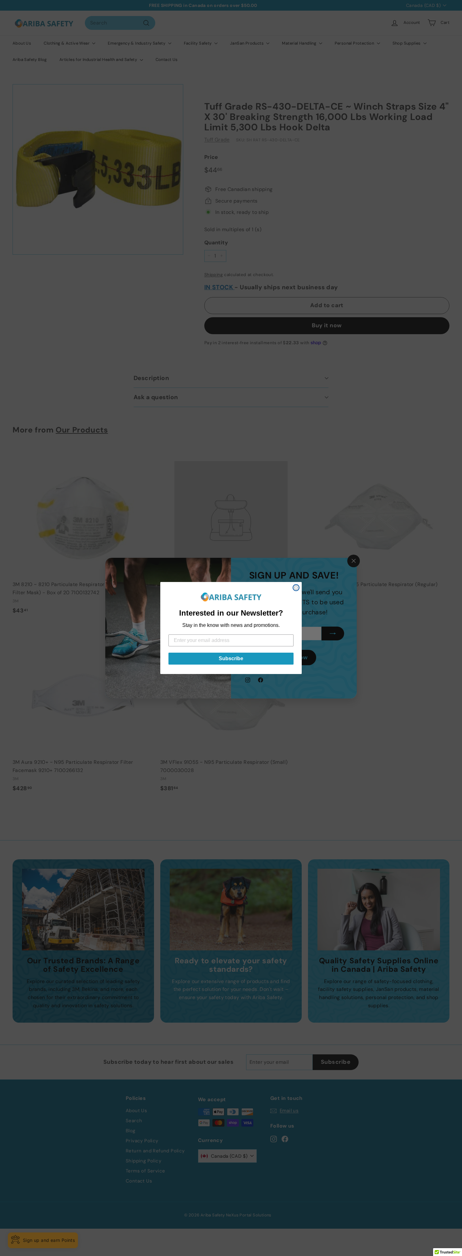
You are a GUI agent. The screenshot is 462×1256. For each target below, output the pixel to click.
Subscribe (231, 658)
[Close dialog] (296, 588)
